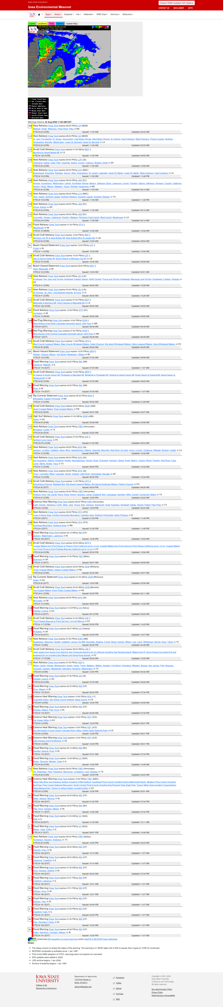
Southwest (157, 279)
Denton (42, 504)
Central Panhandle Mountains (66, 515)
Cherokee (103, 460)
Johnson (90, 504)
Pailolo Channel (125, 484)
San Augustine (40, 460)
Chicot (36, 207)
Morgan (52, 761)
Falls (50, 771)
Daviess (37, 709)
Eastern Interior (81, 279)
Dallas (46, 162)
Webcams (127, 14)
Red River (115, 450)
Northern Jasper (53, 196)
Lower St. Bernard (73, 142)
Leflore (68, 183)
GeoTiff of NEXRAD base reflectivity (101, 939)
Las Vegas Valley (41, 720)
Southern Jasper (85, 196)
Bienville (105, 450)
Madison (59, 186)
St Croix (77, 292)
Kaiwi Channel (97, 344)
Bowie (49, 463)
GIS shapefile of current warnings (62, 939)
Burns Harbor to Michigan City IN (71, 258)
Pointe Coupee (157, 139)
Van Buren (61, 354)
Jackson (37, 450)
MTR (87, 542)
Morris (42, 463)
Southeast (37, 279)
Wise (65, 504)
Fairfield (36, 610)
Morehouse (118, 217)
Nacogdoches (78, 460)
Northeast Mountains (42, 525)
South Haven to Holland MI (147, 374)
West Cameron (147, 173)
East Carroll (93, 217)
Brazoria (169, 665)
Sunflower (76, 183)
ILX (80, 758)
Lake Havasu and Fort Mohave (47, 740)
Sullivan (37, 849)
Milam (153, 494)
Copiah (168, 183)
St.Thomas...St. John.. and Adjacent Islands (53, 292)
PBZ (81, 556)
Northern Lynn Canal (42, 439)
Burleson (76, 668)
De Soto (124, 450)
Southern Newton (102, 196)
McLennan (68, 771)
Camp (36, 463)
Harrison (113, 460)
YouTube (119, 993)
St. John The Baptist (42, 139)
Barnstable (38, 398)
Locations (42, 23)
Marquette (43, 268)
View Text (53, 125)
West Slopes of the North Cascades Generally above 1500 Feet (62, 323)
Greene (45, 751)
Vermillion (42, 922)
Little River (85, 473)
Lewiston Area (87, 515)
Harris (76, 665)
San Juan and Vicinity (53, 279)
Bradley (98, 162)
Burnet (157, 641)
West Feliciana (142, 139)
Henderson (38, 839)
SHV (80, 447)
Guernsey (37, 559)
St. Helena (115, 139)
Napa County (81, 699)
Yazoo (66, 186)
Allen (73, 173)
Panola (89, 460)
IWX (87, 234)
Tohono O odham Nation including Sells (69, 788)
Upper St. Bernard (91, 142)
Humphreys (46, 183)
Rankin (36, 186)
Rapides (59, 173)
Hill (34, 771)
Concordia (38, 217)
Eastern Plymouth (52, 398)
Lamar (89, 494)
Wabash (47, 364)
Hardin (41, 196)
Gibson (42, 689)
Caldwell (54, 450)
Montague (37, 429)
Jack (71, 504)
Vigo (44, 901)
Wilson (128, 641)
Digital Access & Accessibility (163, 995)
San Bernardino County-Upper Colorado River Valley (57, 730)
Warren (50, 186)
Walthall (36, 128)
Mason (52, 354)
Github (118, 988)
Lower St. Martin (131, 173)
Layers (32, 23)
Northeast (68, 279)
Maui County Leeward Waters (46, 344)
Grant (62, 450)
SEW (84, 320)
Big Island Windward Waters (118, 344)
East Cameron (161, 173)
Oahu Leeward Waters (142, 344)
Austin (70, 665)
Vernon (67, 173)
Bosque (93, 771)
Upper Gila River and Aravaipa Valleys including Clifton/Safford (62, 781)
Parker (147, 504)
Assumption (68, 139)
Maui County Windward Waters (75, 344)
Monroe (50, 798)
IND (80, 361)
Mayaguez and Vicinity (141, 279)
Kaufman (115, 504)
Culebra (166, 279)
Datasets (68, 14)
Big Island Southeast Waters (104, 484)
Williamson (148, 641)
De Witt (81, 641)
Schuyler (44, 761)
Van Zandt (52, 494)
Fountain (54, 932)
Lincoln (81, 162)
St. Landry (93, 173)
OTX (80, 512)
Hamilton (121, 494)
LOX (87, 618)
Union (132, 450)
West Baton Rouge (101, 139)
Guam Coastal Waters (43, 408)
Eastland (97, 494)
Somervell (99, 504)
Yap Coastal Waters (42, 590)
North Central (95, 279)
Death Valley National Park (94, 730)
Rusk (95, 460)
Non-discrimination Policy (162, 989)
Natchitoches (77, 450)
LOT (91, 245)
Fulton (49, 829)
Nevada (106, 473)
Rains (60, 494)
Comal (107, 641)
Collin (59, 504)
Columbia (44, 473)
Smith (127, 460)
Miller (52, 473)
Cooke (46, 429)
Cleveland (37, 162)
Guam (36, 419)
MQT (87, 149)
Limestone (79, 771)
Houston (106, 665)
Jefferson (150, 183)
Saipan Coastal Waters (64, 569)
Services (114, 14)
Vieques (175, 279)
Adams (141, 183)
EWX (80, 638)
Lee (134, 641)
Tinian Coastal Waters (43, 569)
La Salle (45, 450)
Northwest (125, 279)
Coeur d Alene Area (42, 515)
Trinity (83, 665)
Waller (36, 665)
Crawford (47, 860)
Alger (35, 268)
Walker (98, 665)
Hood (107, 504)
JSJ (79, 276)
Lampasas (111, 494)
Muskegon (72, 354)
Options (59, 23)
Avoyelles (49, 173)
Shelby (68, 460)
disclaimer (178, 8)
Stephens (51, 504)
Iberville (48, 142)
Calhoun (90, 162)
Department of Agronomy (46, 988)
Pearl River (63, 128)
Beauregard (38, 173)
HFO (87, 340)
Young (77, 504)
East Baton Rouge (82, 139)
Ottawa (81, 354)
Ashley (43, 207)
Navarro (48, 839)
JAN (80, 180)
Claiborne (176, 183)
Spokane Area (59, 525)
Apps (48, 14)
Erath (35, 504)
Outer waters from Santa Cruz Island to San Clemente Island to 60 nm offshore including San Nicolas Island (82, 652)
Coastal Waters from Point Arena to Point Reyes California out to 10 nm (132, 546)
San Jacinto (153, 665)
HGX (80, 662)
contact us (164, 8)
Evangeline (82, 173)
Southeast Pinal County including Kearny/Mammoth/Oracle (119, 781)
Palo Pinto (156, 504)
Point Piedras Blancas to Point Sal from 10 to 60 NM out (58, 621)
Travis (170, 641)
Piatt (35, 819)
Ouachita (66, 162)
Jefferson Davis (104, 183)
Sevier (68, 473)
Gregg (121, 460)
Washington (58, 142)
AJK (87, 436)
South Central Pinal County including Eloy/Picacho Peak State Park (105, 785)
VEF (89, 717)
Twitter (118, 983)
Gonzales (90, 641)
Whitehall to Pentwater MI (96, 374)
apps (190, 8)
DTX (81, 224)
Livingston (37, 313)
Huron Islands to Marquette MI (70, 302)
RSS (118, 999)
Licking (44, 610)
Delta (66, 494)
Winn (68, 450)
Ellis (83, 504)
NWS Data (101, 14)
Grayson (81, 494)
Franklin (133, 183)
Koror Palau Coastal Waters (65, 590)
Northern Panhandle (104, 515)
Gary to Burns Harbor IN (44, 258)
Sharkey (74, 186)
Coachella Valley (41, 699)
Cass (173, 460)
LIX (79, 125)
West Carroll (106, 217)
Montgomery (60, 665)
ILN (80, 607)
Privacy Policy (157, 992)
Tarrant (140, 504)
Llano (139, 641)
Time (51, 23)
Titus (55, 463)
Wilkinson (52, 128)
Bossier (165, 450)
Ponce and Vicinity (110, 279)
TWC (89, 778)
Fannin (73, 494)
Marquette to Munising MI (44, 302)
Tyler (35, 196)
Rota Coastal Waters (63, 408)
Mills (128, 494)
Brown (36, 761)
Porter (35, 248)
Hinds (43, 186)
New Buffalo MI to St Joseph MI (80, 237)
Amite (44, 128)
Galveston (66, 668)
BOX (90, 395)
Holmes (36, 183)
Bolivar (85, 183)
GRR (92, 351)
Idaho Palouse (121, 515)
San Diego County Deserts (62, 699)
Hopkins (37, 494)
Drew (105, 162)
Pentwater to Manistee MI (72, 374)
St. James (57, 139)
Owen (35, 798)
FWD (80, 426)
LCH (80, 169)
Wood (149, 460)
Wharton (136, 665)
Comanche (144, 494)
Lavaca (74, 641)
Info (78, 14)
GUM (87, 405)
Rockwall (125, 504)
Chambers (126, 665)
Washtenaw (38, 227)
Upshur (141, 460)
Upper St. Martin (115, 173)
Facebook (120, 977)
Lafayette (103, 173)
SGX (89, 696)
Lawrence (116, 183)
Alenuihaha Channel (42, 484)
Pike (71, 128)
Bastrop (99, 641)
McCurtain (37, 600)
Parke (51, 922)
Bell (104, 494)
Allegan (36, 354)
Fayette (57, 641)
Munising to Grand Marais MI (46, 152)
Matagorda (56, 668)
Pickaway (37, 631)
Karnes (121, 641)
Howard (75, 473)
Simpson (160, 183)
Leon (87, 771)
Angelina (59, 460)
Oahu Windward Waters (164, 344)
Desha (74, 162)
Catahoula (56, 217)
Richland (83, 217)
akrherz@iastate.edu (83, 986)
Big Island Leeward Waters (78, 484)
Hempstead (96, 473)
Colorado (37, 668)
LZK (80, 159)
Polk (162, 665)
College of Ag (41, 985)
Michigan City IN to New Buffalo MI (49, 237)
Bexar (114, 641)
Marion (93, 183)
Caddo (173, 450)
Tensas (47, 217)
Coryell (135, 494)
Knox (35, 388)
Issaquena (84, 186)
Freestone (57, 771)
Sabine (87, 450)
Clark (52, 162)
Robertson (42, 771)
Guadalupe (38, 641)
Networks (88, 14)
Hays (164, 641)
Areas (57, 14)
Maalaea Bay (59, 484)
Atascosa (48, 641)
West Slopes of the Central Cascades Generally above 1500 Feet (63, 333)
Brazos (144, 665)
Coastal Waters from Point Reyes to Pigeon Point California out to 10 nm (66, 546)
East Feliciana (127, 139)
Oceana (44, 354)
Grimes (50, 665)
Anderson (57, 839)
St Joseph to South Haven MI (46, 374)
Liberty (43, 665)
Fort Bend (116, 665)
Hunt (44, 494)
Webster (157, 450)
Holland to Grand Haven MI (121, 374)
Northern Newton (69, 196)
